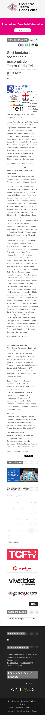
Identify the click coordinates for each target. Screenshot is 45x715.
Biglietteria (11, 711)
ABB (36, 348)
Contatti (27, 707)
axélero (25, 701)
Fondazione (19, 707)
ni (10, 351)
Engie (30, 348)
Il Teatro (10, 707)
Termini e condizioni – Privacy (27, 711)
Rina (8, 348)
